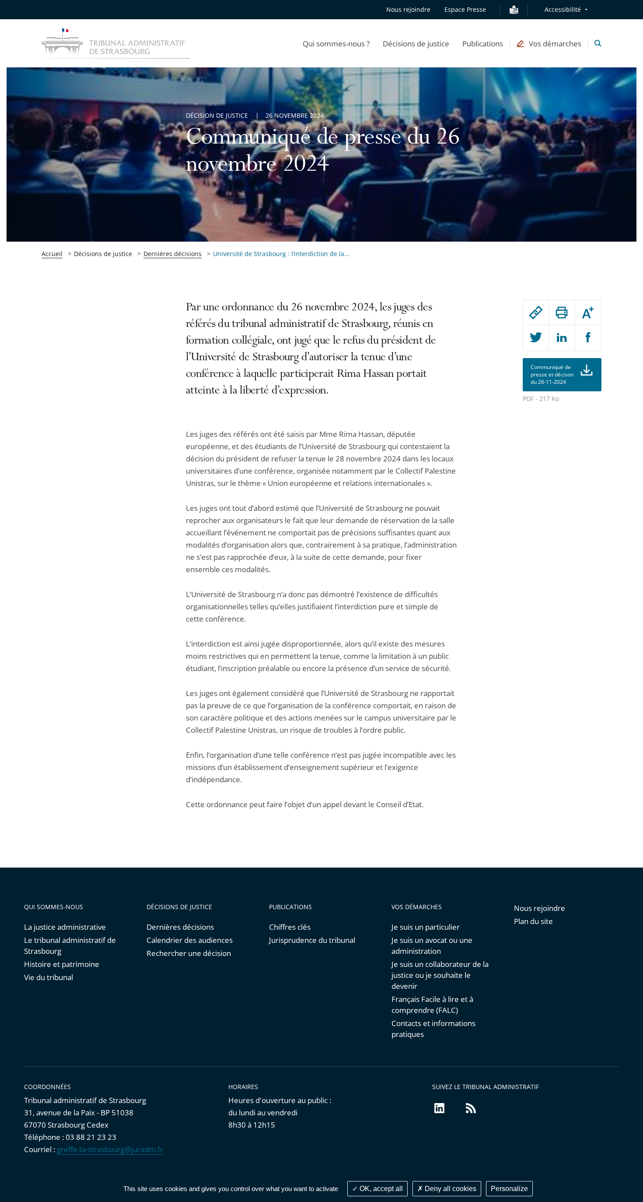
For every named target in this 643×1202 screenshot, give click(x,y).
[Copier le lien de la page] (536, 312)
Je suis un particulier (425, 927)
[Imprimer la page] (561, 312)
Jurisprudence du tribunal (312, 940)
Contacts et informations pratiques (433, 1028)
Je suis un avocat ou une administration (431, 945)
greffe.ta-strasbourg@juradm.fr (110, 1149)
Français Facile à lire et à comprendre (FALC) (432, 1004)
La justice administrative (65, 927)
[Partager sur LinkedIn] (561, 338)
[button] (336, 43)
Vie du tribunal (48, 977)
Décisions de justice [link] (103, 254)
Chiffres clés (290, 927)
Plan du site (533, 921)
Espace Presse (465, 9)
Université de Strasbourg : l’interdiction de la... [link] (281, 254)
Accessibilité (563, 9)
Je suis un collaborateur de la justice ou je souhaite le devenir (440, 975)
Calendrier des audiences (190, 940)
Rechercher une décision (189, 953)
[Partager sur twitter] (536, 338)
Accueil (52, 254)
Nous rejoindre (408, 9)
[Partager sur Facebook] (588, 338)
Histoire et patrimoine (61, 964)
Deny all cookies (449, 1188)
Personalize (509, 1188)
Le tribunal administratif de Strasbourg (70, 945)
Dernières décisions (172, 254)
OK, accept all (380, 1188)
